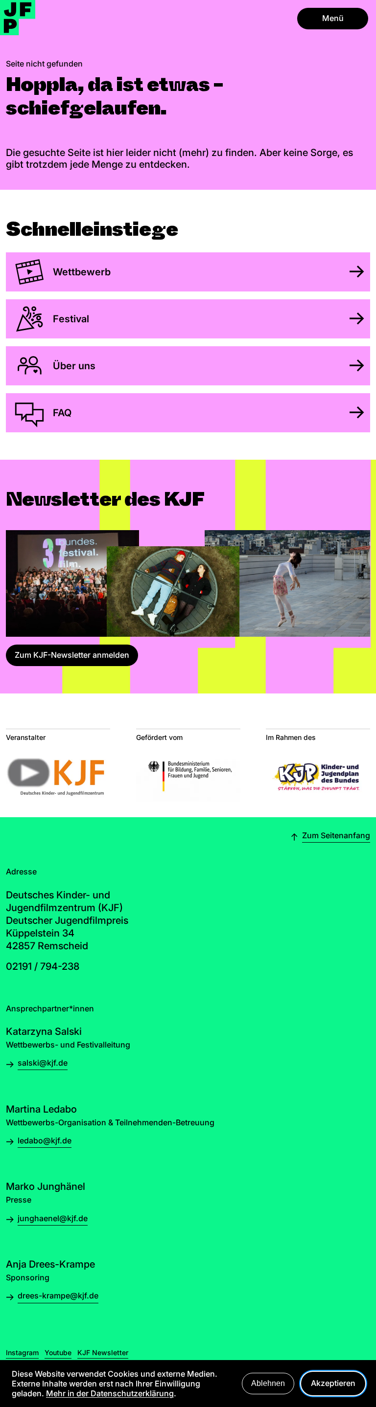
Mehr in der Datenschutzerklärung (110, 1393)
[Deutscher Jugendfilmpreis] (17, 17)
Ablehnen (268, 1383)
